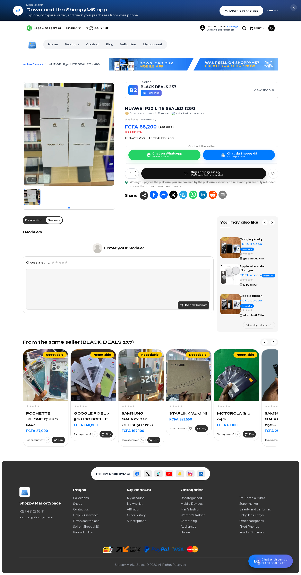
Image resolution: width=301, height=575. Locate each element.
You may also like (239, 222)
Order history (136, 515)
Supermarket (248, 504)
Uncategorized (191, 498)
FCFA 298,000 (229, 431)
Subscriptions (136, 521)
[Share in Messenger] (164, 195)
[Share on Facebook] (154, 195)
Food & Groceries (251, 532)
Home (53, 44)
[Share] (144, 195)
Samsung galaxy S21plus (253, 237)
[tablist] (43, 220)
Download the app (86, 521)
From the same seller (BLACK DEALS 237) (78, 342)
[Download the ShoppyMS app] (271, 10)
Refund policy (83, 532)
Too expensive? (133, 131)
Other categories (251, 521)
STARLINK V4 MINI (140, 413)
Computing (189, 521)
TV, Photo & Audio (252, 498)
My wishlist (135, 504)
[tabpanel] (118, 271)
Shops (77, 504)
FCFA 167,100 (85, 431)
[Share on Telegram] (183, 195)
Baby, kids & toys (251, 515)
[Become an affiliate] (277, 10)
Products (72, 44)
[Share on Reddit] (213, 195)
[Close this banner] (293, 7)
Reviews (32, 232)
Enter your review (124, 248)
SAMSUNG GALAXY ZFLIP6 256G (233, 419)
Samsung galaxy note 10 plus (257, 294)
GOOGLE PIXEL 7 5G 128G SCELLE (43, 416)
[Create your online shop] (275, 10)
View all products (257, 325)
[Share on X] (173, 195)
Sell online (128, 44)
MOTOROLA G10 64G (186, 416)
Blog (109, 44)
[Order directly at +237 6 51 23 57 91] (267, 10)
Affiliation (133, 509)
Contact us (81, 509)
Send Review (196, 305)
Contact (93, 44)
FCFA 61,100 (179, 425)
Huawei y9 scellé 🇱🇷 (255, 268)
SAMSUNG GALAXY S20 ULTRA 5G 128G (89, 419)
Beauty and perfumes (255, 509)
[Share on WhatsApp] (193, 195)
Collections (81, 498)
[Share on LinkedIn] (203, 195)
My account (152, 44)
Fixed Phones (249, 526)
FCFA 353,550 (133, 419)
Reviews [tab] (54, 220)
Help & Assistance (86, 515)
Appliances (188, 526)
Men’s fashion (190, 509)
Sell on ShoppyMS (86, 526)
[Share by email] (222, 195)
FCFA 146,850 (276, 431)
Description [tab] (33, 220)
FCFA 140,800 (38, 425)
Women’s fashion (193, 515)
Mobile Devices (192, 504)
